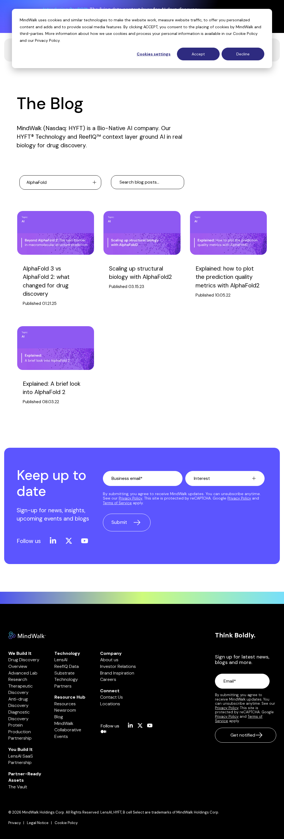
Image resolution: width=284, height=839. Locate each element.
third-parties (31, 33)
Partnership (20, 738)
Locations (110, 704)
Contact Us (111, 697)
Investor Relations (118, 666)
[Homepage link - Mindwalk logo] (27, 636)
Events (61, 736)
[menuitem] (17, 823)
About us (109, 660)
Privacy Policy (47, 40)
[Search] (178, 182)
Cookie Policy (245, 33)
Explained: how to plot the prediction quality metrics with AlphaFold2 (228, 277)
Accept (198, 54)
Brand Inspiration (117, 673)
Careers (108, 679)
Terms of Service (117, 503)
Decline (243, 54)
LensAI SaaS (20, 756)
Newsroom (65, 710)
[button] (50, 541)
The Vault (17, 787)
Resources (65, 704)
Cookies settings (154, 54)
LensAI (60, 660)
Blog (58, 717)
